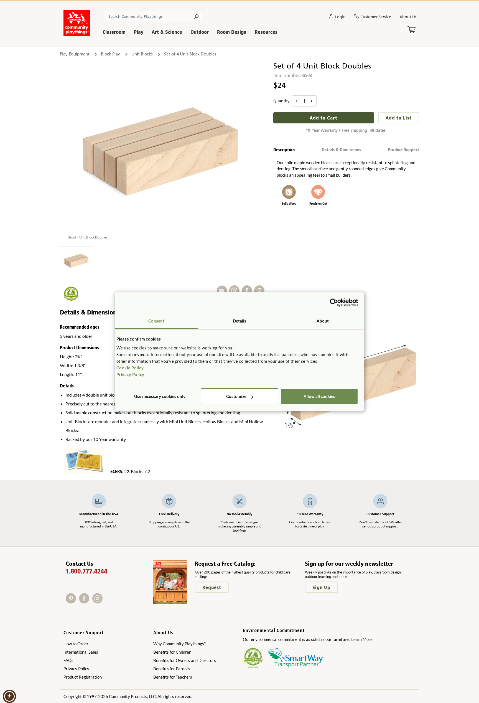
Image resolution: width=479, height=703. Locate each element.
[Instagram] (98, 602)
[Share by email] (223, 290)
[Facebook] (85, 602)
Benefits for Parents (171, 668)
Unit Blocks (142, 54)
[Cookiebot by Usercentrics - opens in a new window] (334, 302)
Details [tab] (239, 320)
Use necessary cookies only (159, 396)
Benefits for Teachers (172, 676)
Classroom (114, 32)
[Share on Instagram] (235, 290)
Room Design (231, 32)
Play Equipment (75, 54)
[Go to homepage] (76, 34)
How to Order (75, 643)
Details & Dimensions (341, 149)
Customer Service (375, 16)
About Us (407, 16)
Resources (266, 32)
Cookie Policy (130, 367)
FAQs (68, 660)
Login (340, 16)
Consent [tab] (156, 320)
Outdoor (199, 32)
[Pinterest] (72, 602)
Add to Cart (323, 118)
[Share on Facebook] (248, 290)
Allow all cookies (319, 396)
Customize (236, 396)
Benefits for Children (172, 651)
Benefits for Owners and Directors (184, 660)
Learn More (362, 639)
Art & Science (167, 32)
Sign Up (321, 587)
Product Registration (82, 676)
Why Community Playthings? (179, 643)
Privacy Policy (130, 374)
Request (211, 587)
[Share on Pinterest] (260, 290)
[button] (9, 696)
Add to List (399, 118)
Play (138, 32)
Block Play (110, 54)
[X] (106, 602)
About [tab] (323, 320)
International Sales (80, 651)
